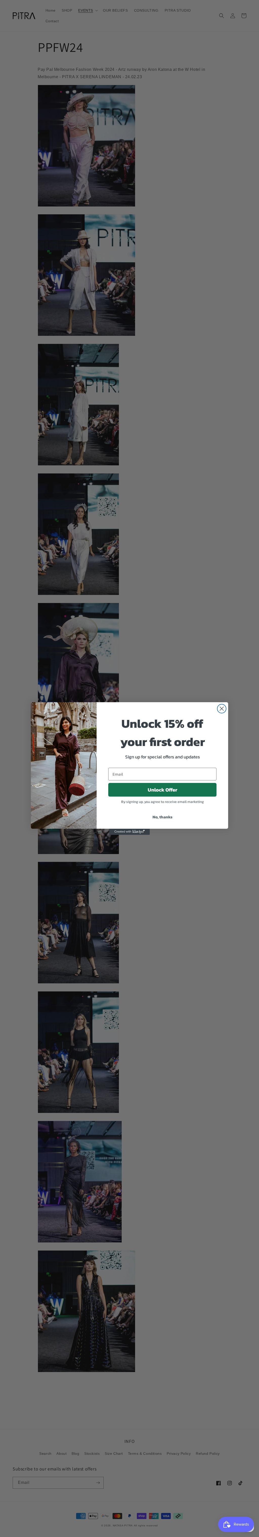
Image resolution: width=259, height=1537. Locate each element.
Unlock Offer (162, 790)
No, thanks (162, 817)
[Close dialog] (221, 708)
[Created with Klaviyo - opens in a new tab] (129, 832)
